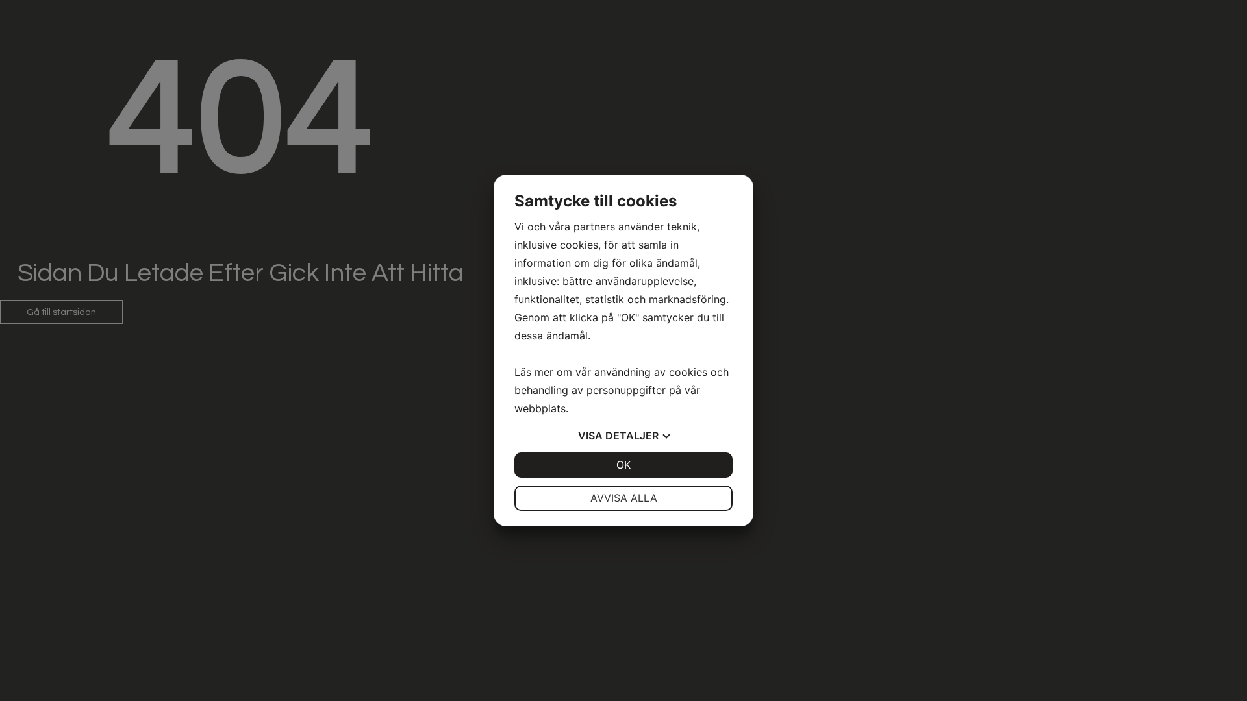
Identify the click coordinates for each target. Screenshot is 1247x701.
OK (623, 464)
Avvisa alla (623, 497)
